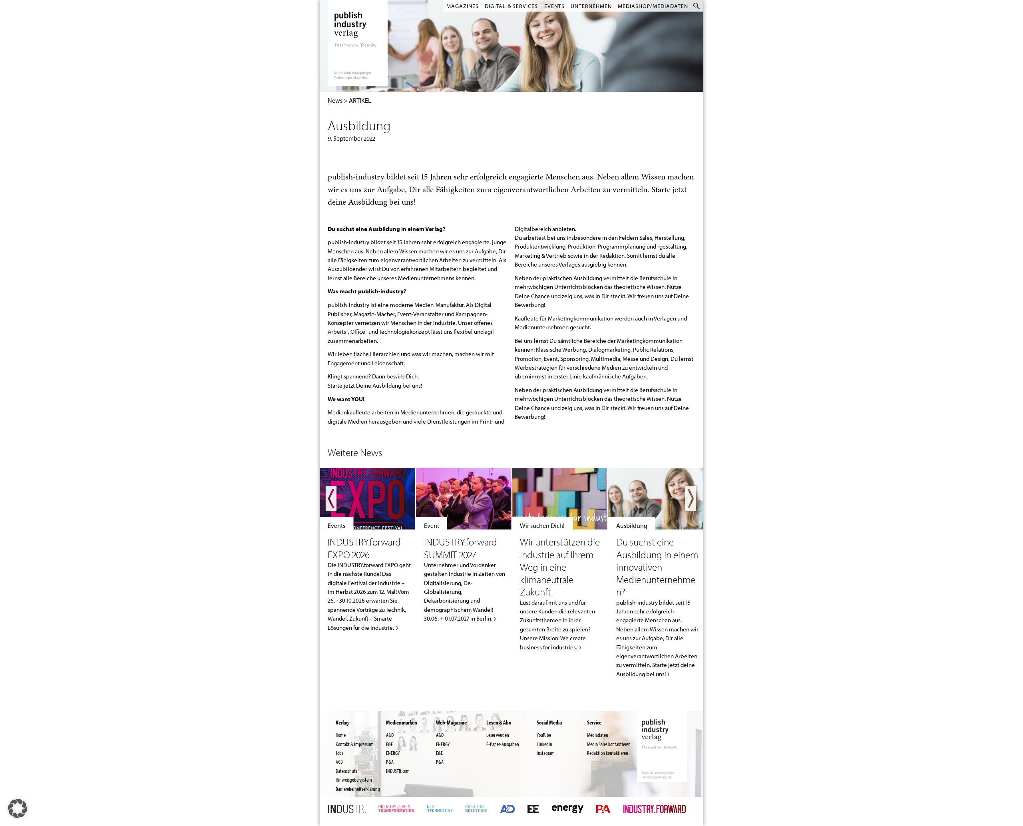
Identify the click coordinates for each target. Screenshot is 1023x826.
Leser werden (497, 734)
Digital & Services (511, 6)
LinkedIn (544, 744)
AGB (339, 761)
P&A (390, 761)
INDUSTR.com (398, 770)
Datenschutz (346, 770)
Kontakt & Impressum (355, 744)
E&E (389, 744)
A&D (390, 734)
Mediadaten (597, 734)
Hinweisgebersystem (354, 779)
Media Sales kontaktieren (609, 744)
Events (554, 6)
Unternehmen (591, 6)
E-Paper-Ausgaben (502, 744)
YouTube (544, 734)
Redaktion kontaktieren (607, 752)
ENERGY (393, 752)
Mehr (367, 550)
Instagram (546, 752)
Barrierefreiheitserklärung (358, 788)
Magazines (462, 6)
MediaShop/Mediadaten (653, 6)
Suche (697, 6)
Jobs (339, 752)
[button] (17, 808)
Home (341, 734)
